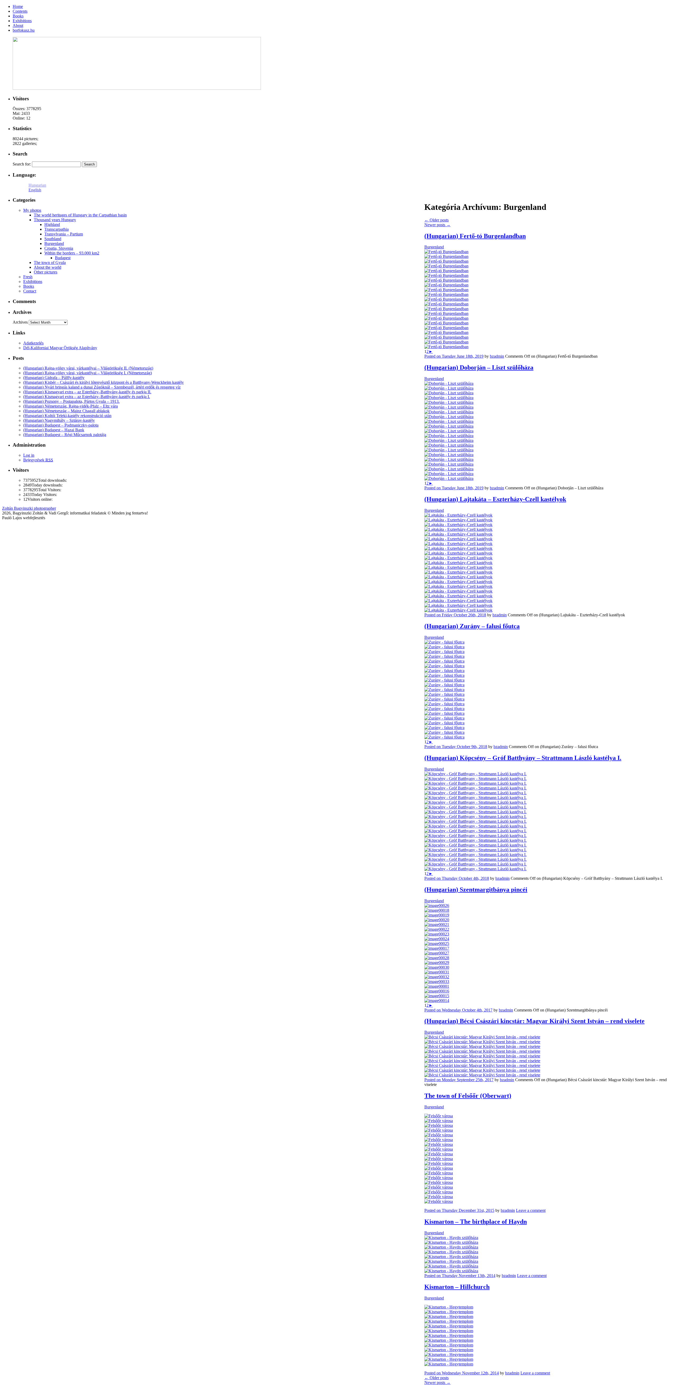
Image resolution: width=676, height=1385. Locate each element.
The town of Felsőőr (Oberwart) (467, 1095)
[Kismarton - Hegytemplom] (448, 1307)
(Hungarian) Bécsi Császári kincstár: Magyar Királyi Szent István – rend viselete (534, 1021)
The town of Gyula (50, 262)
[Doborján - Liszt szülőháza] (448, 383)
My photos (32, 210)
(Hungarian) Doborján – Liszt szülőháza (478, 367)
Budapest (63, 258)
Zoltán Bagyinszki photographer (29, 508)
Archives (20, 322)
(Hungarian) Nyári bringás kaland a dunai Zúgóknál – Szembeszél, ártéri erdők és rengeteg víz (102, 387)
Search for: (22, 164)
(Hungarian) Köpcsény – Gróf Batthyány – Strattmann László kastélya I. (522, 757)
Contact (29, 291)
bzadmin (497, 356)
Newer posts (437, 225)
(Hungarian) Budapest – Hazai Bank (53, 430)
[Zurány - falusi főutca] (444, 642)
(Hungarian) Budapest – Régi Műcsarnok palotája (64, 434)
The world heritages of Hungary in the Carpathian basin (80, 215)
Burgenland (434, 247)
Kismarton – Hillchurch (457, 1286)
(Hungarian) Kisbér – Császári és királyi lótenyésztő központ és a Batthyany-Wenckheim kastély (103, 382)
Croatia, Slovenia (58, 248)
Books (28, 286)
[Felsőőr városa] (438, 1116)
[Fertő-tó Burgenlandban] (446, 251)
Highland (52, 224)
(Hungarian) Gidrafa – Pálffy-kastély (53, 377)
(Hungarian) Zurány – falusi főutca (472, 626)
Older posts (436, 220)
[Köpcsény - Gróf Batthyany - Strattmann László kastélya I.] (475, 774)
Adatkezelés (33, 343)
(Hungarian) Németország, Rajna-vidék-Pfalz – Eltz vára (70, 406)
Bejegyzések (38, 460)
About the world (47, 267)
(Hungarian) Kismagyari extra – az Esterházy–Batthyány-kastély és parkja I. (86, 396)
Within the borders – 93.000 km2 (71, 253)
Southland (52, 239)
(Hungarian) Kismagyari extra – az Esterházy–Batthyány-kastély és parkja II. (87, 392)
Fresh (27, 277)
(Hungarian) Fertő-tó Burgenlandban (475, 236)
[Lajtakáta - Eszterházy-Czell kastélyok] (458, 515)
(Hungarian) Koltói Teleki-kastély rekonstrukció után (67, 415)
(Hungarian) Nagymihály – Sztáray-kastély (59, 420)
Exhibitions (32, 281)
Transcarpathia (56, 229)
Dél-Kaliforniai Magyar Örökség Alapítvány (60, 348)
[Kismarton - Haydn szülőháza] (451, 1237)
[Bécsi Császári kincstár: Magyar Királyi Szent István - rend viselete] (482, 1037)
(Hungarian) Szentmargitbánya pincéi (475, 889)
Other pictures (45, 272)
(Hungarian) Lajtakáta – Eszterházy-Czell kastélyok (495, 499)
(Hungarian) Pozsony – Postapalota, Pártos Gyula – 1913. (71, 401)
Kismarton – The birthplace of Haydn (475, 1221)
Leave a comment (531, 1210)
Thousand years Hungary (55, 220)
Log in (28, 455)
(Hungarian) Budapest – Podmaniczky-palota (60, 425)
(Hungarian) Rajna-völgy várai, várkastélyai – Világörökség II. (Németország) (88, 368)
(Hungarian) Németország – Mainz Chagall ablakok (66, 411)
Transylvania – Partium (63, 234)
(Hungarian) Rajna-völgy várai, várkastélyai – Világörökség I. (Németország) (87, 373)
